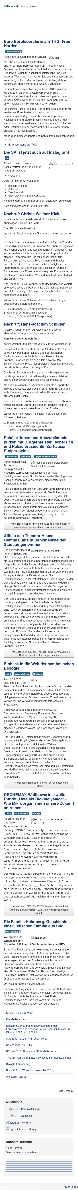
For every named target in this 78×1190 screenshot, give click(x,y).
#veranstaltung (22, 673)
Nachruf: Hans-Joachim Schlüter (34, 324)
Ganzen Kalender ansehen (21, 1152)
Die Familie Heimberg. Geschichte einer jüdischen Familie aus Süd (35, 924)
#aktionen (25, 456)
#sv (7, 158)
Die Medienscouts (16, 1019)
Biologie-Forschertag (18, 1064)
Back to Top (71, 1186)
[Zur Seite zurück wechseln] (16, 1091)
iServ (23, 1109)
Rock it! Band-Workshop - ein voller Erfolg (30, 1070)
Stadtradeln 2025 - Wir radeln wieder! (27, 1038)
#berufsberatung (13, 51)
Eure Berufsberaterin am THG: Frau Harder (37, 43)
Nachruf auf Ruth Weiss (19, 1013)
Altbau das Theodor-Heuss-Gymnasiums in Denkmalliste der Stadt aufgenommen (35, 540)
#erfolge (36, 813)
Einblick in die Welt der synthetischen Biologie (39, 666)
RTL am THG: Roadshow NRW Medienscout (31, 1051)
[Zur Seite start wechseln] (8, 1091)
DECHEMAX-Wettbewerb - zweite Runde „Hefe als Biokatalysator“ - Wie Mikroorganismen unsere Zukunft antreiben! (39, 801)
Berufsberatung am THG (22, 144)
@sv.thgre (14, 175)
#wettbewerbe (21, 813)
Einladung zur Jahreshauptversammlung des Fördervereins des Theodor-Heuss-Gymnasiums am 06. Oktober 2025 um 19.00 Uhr (38, 1029)
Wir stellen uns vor (16, 1076)
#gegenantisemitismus (45, 456)
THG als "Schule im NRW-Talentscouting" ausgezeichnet (38, 1057)
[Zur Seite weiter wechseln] (23, 1091)
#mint (8, 673)
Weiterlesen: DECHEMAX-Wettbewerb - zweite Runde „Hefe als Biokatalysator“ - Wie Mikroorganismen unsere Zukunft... (39, 910)
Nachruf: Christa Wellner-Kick (31, 213)
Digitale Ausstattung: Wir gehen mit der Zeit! (37, 27)
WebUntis (26, 1115)
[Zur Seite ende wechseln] (31, 1091)
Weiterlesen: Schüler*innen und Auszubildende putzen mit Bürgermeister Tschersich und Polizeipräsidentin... (40, 525)
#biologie (37, 673)
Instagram (26, 1122)
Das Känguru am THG (19, 1045)
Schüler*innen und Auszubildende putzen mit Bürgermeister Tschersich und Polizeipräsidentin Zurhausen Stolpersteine (38, 444)
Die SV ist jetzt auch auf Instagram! (36, 152)
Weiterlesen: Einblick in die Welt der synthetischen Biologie (41, 784)
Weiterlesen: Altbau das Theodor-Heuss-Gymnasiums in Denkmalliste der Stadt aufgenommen (40, 653)
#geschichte (11, 456)
